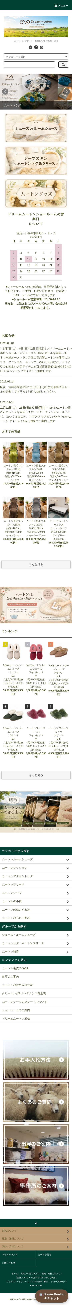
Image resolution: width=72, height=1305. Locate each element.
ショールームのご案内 (16, 1010)
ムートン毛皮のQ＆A (15, 968)
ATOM (39, 1285)
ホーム (15, 1273)
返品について (22, 1277)
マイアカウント (9, 1254)
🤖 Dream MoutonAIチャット (51, 1296)
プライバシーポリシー (17, 1281)
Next (67, 91)
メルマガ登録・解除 (39, 1281)
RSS (32, 1285)
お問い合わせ (8, 1263)
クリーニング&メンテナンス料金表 (24, 993)
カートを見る (44, 1254)
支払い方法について (30, 1273)
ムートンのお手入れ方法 (17, 985)
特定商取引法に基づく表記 (43, 1277)
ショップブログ (58, 1281)
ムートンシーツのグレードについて (24, 1001)
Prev (5, 91)
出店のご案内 (10, 976)
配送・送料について (51, 1273)
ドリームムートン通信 (16, 1018)
